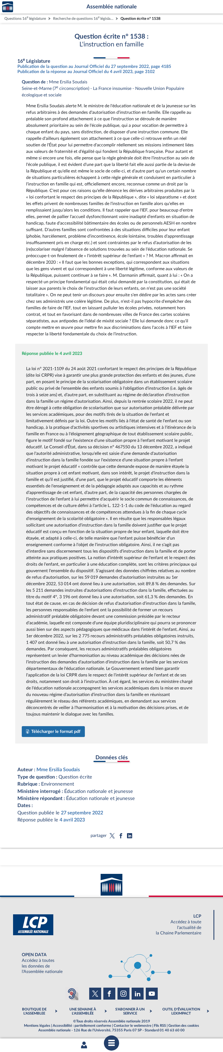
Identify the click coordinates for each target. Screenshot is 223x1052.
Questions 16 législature (25, 18)
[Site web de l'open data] (111, 963)
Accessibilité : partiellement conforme (82, 1025)
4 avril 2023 (72, 820)
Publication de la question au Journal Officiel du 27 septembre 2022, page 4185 (94, 66)
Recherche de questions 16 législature (83, 18)
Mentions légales (37, 1025)
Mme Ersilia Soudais (58, 769)
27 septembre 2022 (82, 813)
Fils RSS (160, 1025)
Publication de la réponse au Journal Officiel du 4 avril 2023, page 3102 (86, 72)
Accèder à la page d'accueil (7, 7)
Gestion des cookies (183, 1025)
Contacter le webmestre (132, 1025)
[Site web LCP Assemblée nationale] (111, 925)
